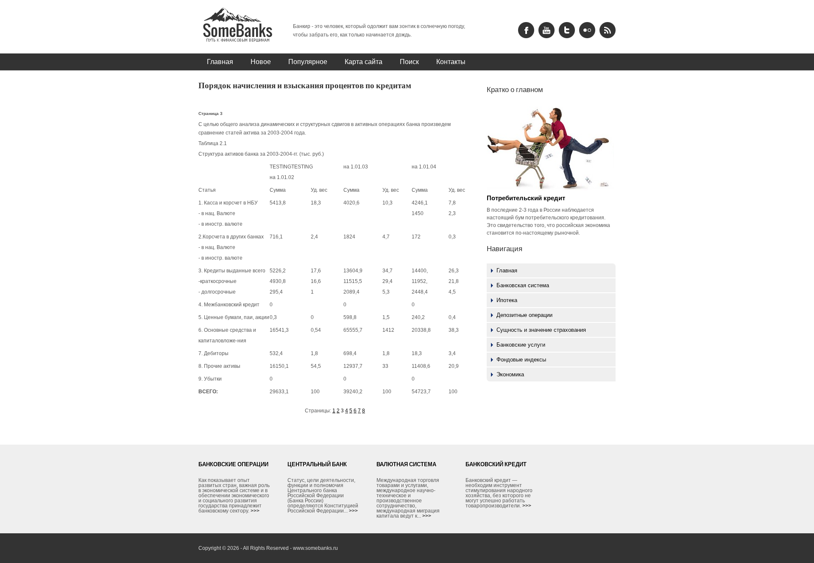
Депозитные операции (524, 315)
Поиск (409, 61)
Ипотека (506, 300)
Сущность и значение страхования (541, 330)
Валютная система (406, 464)
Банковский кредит (496, 464)
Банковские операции (233, 464)
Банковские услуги (520, 345)
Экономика (510, 374)
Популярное (307, 61)
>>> (255, 511)
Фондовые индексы (521, 359)
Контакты (451, 61)
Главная (220, 61)
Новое (261, 61)
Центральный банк (317, 464)
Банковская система (522, 285)
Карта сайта (363, 61)
